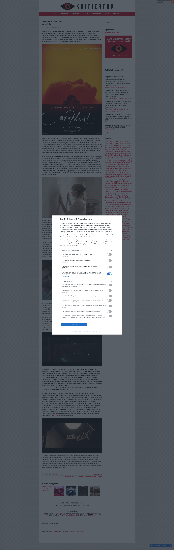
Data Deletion (77, 331)
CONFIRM (74, 324)
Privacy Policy (97, 331)
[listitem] (87, 250)
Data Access (87, 331)
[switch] (109, 254)
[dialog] (87, 275)
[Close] (118, 219)
